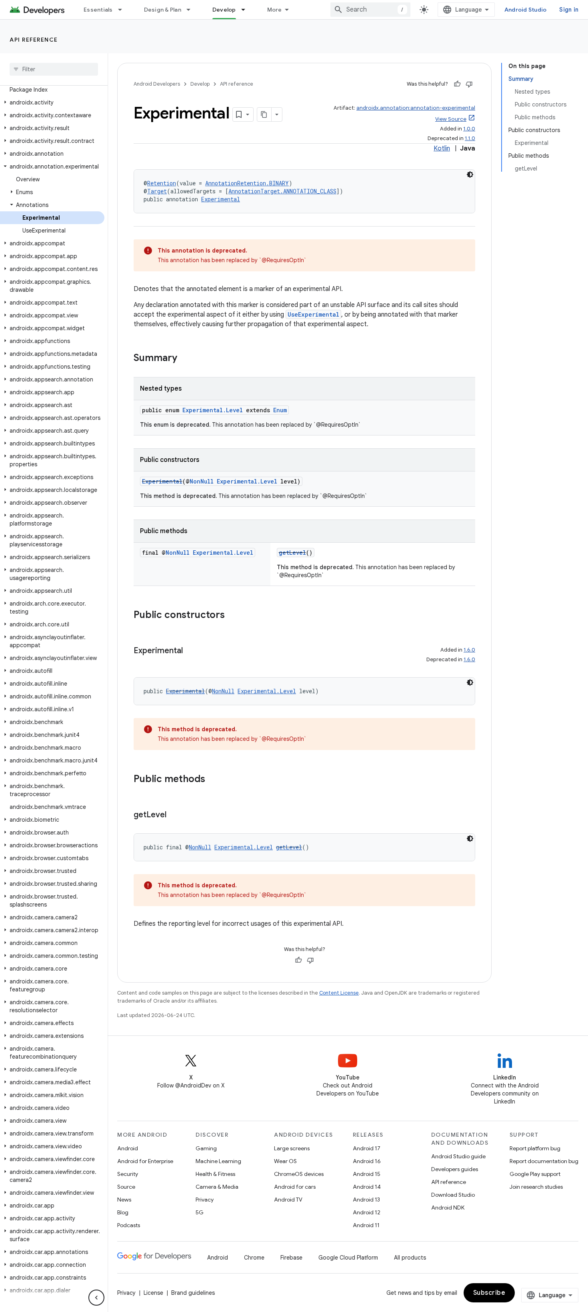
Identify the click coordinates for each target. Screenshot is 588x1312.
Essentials (98, 9)
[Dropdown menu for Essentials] (123, 9)
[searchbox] (54, 69)
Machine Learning (218, 1161)
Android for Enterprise (145, 1161)
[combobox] (370, 9)
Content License (339, 992)
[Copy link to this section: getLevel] (174, 815)
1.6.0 (469, 649)
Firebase (291, 1257)
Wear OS (285, 1161)
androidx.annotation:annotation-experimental (415, 107)
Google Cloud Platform (348, 1257)
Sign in (568, 9)
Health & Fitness (215, 1174)
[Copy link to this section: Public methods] (213, 779)
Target (157, 191)
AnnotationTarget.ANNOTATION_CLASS (282, 191)
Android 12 (366, 1212)
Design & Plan (162, 9)
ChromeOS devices (299, 1174)
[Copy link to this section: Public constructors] (233, 615)
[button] (52, 102)
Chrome (254, 1257)
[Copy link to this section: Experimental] (191, 651)
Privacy (205, 1199)
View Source (450, 119)
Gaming (206, 1148)
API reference (34, 39)
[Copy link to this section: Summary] (185, 358)
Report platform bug (535, 1148)
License (153, 1293)
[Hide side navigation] (96, 1298)
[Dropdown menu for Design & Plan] (192, 9)
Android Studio (525, 9)
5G (200, 1212)
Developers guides (454, 1169)
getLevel (292, 552)
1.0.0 (469, 128)
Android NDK (447, 1207)
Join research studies (536, 1186)
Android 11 (366, 1225)
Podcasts (128, 1225)
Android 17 (366, 1148)
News (124, 1199)
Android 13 (366, 1199)
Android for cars (295, 1186)
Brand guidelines (193, 1293)
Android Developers (157, 83)
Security (127, 1174)
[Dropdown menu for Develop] (247, 9)
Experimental (220, 199)
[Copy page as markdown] (264, 114)
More (274, 9)
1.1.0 (470, 138)
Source (126, 1186)
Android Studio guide (458, 1156)
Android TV (288, 1199)
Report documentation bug (544, 1161)
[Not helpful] (469, 84)
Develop (224, 9)
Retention (161, 183)
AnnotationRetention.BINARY (247, 183)
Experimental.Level (212, 410)
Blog (122, 1212)
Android (127, 1148)
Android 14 (367, 1186)
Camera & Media (217, 1186)
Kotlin (442, 148)
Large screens (292, 1148)
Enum (280, 410)
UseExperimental (313, 314)
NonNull (202, 481)
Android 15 (366, 1174)
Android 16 (367, 1161)
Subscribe (489, 1293)
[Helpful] (457, 84)
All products (410, 1257)
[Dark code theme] (470, 174)
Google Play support (535, 1174)
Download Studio (453, 1194)
